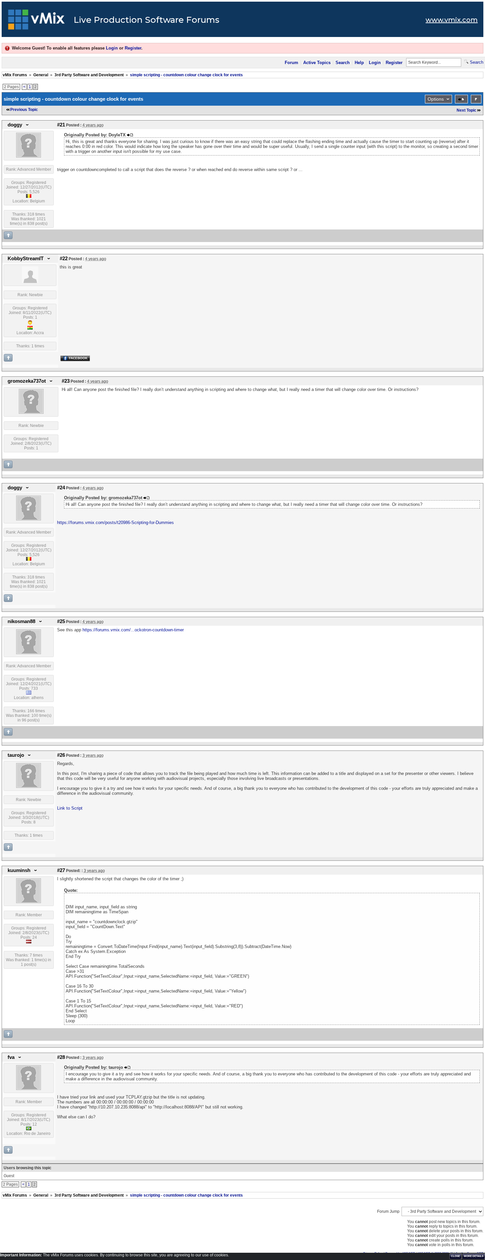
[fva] (28, 1088)
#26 (61, 755)
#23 (66, 381)
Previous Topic (24, 109)
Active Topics (317, 62)
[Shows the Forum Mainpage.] (36, 21)
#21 (61, 124)
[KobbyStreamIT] (30, 281)
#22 (64, 258)
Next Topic (466, 110)
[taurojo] (28, 786)
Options (436, 99)
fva (11, 1057)
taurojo (16, 755)
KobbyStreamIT (26, 258)
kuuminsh (19, 870)
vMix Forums (15, 75)
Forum (291, 62)
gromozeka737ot (27, 381)
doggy (15, 124)
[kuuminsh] (28, 901)
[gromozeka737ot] (31, 412)
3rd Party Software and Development (89, 75)
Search (343, 62)
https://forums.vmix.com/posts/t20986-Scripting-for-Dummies (115, 522)
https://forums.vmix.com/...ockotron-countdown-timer (133, 629)
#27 (61, 870)
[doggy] (28, 156)
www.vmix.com (452, 20)
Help (359, 62)
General (40, 75)
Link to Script (69, 808)
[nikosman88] (28, 652)
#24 (61, 487)
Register (133, 48)
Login (112, 48)
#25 (61, 621)
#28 (61, 1057)
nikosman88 (21, 621)
